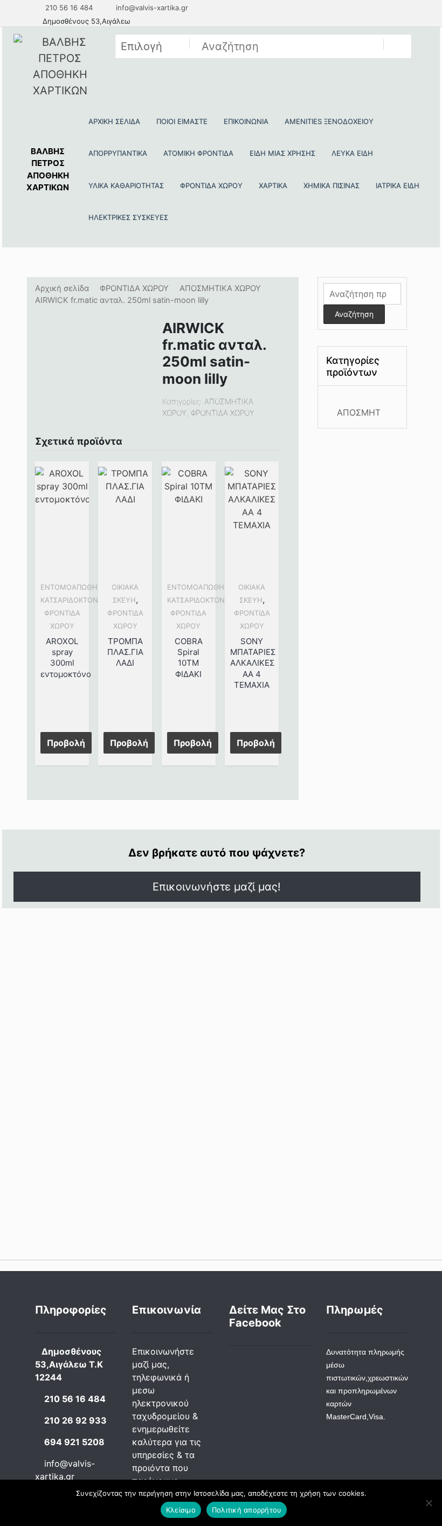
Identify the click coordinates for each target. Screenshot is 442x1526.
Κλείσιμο (181, 1510)
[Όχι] (428, 1502)
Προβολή (66, 742)
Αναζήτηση (354, 314)
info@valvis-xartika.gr (151, 7)
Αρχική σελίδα (62, 288)
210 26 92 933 (75, 1420)
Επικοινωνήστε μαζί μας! (217, 886)
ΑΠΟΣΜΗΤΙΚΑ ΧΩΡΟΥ (220, 288)
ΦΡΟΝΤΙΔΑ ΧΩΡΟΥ (134, 288)
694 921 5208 (74, 1442)
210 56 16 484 (68, 7)
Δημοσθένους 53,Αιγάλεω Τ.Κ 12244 (69, 1364)
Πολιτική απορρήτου (247, 1510)
